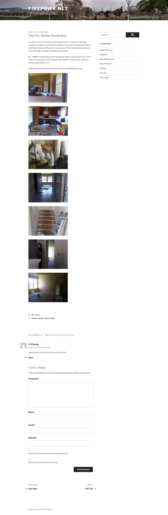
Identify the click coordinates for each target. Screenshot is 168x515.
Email (31, 425)
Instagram (104, 54)
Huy (47, 32)
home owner (38, 318)
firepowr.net (48, 8)
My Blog (36, 315)
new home (50, 318)
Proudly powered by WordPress (40, 509)
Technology (104, 77)
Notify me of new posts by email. (43, 462)
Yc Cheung (33, 344)
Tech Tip (103, 73)
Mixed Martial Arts (107, 59)
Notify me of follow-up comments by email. (48, 453)
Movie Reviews (106, 64)
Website (32, 438)
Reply (30, 357)
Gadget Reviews (106, 50)
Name (31, 412)
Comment (33, 379)
